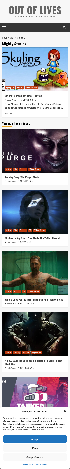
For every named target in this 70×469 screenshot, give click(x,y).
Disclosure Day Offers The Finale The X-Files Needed (32, 238)
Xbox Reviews (31, 87)
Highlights (10, 87)
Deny (35, 448)
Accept (35, 439)
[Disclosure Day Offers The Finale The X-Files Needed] (35, 212)
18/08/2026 (24, 181)
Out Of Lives (35, 9)
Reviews (20, 87)
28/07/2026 (24, 368)
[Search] (64, 27)
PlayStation (36, 352)
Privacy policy (41, 464)
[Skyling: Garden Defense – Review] (35, 69)
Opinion (23, 169)
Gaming (17, 352)
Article (8, 169)
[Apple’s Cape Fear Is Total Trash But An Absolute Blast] (35, 273)
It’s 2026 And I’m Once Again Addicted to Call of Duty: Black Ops (33, 362)
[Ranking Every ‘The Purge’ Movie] (35, 151)
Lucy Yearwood (13, 100)
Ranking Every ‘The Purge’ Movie (22, 177)
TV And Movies (34, 169)
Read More (9, 113)
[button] (65, 411)
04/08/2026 (24, 303)
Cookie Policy (27, 464)
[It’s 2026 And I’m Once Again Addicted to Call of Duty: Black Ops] (35, 334)
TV (30, 230)
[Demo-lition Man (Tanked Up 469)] (35, 399)
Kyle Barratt (11, 181)
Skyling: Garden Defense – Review (23, 96)
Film (15, 169)
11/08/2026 (24, 242)
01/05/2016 (27, 100)
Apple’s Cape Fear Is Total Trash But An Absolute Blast (34, 299)
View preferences (35, 457)
